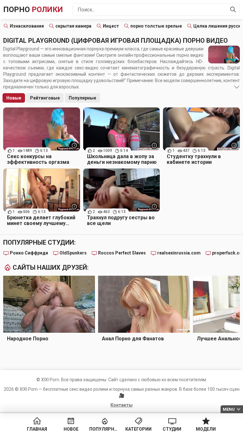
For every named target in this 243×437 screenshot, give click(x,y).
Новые (13, 97)
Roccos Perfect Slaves (122, 252)
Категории (138, 429)
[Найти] (233, 9)
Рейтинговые (45, 97)
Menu (229, 409)
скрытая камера (73, 26)
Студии (172, 429)
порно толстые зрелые (156, 26)
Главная (37, 429)
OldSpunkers (73, 252)
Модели (206, 429)
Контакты (121, 405)
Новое (71, 429)
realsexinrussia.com (179, 252)
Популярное (104, 429)
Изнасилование (27, 26)
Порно (33, 9)
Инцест (111, 26)
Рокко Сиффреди (29, 252)
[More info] (74, 145)
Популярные (82, 97)
